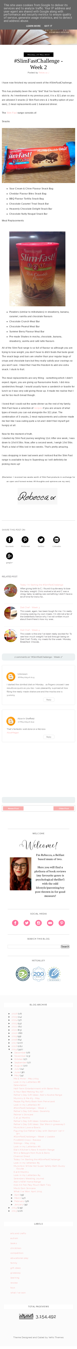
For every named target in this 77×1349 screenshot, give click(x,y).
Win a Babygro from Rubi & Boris (32, 1153)
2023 (15, 1023)
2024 (15, 1020)
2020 (15, 1033)
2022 (15, 1026)
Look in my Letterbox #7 (27, 1104)
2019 (14, 1036)
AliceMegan (13, 732)
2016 (15, 1046)
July (17, 1069)
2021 (15, 1030)
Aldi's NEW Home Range (27, 1181)
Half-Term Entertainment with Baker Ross (36, 1088)
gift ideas (15, 1268)
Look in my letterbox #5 (27, 1162)
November (20, 1056)
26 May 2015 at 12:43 (26, 677)
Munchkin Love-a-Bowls (27, 1127)
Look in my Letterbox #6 (27, 1146)
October (19, 1059)
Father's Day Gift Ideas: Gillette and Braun (37, 1121)
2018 (15, 1039)
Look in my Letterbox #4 (27, 1175)
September (20, 1062)
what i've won (18, 1292)
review (14, 1282)
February (19, 1201)
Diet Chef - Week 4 (30, 630)
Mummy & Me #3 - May (27, 1098)
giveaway (15, 1273)
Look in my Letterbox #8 (27, 1082)
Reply (48, 700)
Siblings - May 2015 (24, 1143)
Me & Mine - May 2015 (26, 1078)
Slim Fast (12, 113)
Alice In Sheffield (26, 718)
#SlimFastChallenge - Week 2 (30, 1108)
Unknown (22, 674)
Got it (48, 26)
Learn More (33, 26)
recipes (38, 408)
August (18, 1065)
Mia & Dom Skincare (25, 1188)
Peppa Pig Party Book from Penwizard (34, 1101)
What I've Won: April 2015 (28, 1191)
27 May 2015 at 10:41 (26, 722)
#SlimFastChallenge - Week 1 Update (34, 1136)
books (13, 1243)
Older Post (64, 808)
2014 (14, 1207)
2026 (15, 1013)
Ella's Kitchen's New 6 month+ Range (34, 1149)
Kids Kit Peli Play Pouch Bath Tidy (32, 1185)
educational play (19, 1258)
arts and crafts (18, 1233)
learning (14, 1277)
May (17, 1075)
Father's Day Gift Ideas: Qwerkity (32, 1111)
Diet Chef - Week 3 (30, 607)
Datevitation (20, 1085)
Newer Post (13, 808)
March (18, 1198)
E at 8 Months (21, 1172)
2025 (15, 1017)
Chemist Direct (22, 1156)
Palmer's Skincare (23, 1114)
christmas (15, 1248)
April (17, 1194)
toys (12, 1287)
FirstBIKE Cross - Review (27, 1140)
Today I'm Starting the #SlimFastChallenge (41, 584)
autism (14, 1238)
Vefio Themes (56, 1337)
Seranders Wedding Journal (29, 1178)
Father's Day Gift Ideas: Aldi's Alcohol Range (38, 1095)
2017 (14, 1043)
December (20, 1052)
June (17, 1072)
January (19, 1204)
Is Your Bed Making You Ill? (28, 1091)
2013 (14, 1211)
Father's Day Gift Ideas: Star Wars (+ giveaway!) (39, 1124)
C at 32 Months (22, 1117)
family (13, 1263)
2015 (14, 1049)
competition (16, 1253)
